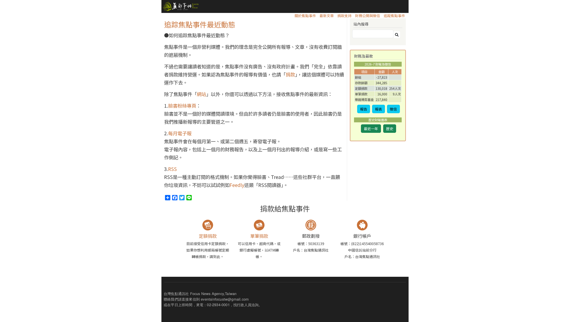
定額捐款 (208, 236)
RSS (172, 168)
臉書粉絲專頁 (182, 105)
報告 (363, 109)
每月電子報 (179, 133)
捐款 (290, 74)
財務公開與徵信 (367, 15)
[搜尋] (396, 34)
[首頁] (180, 6)
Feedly (237, 184)
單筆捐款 (259, 236)
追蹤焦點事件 (394, 15)
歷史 (389, 128)
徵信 (393, 109)
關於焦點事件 (305, 15)
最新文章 (327, 15)
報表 (378, 109)
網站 (201, 93)
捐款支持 (344, 15)
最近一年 (371, 128)
